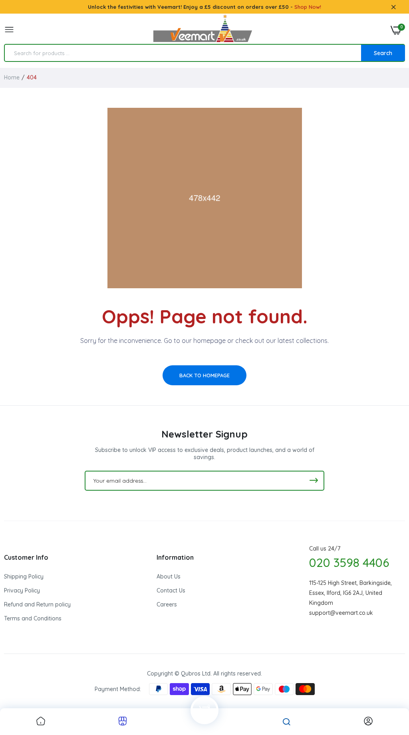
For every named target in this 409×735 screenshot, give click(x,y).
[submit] (314, 481)
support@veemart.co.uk (341, 612)
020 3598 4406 (349, 562)
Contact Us (171, 590)
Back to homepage (204, 375)
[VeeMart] (202, 30)
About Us (169, 576)
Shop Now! (307, 7)
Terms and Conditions (33, 618)
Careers (167, 604)
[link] (41, 721)
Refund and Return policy (37, 604)
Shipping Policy (24, 576)
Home (12, 77)
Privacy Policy (22, 590)
